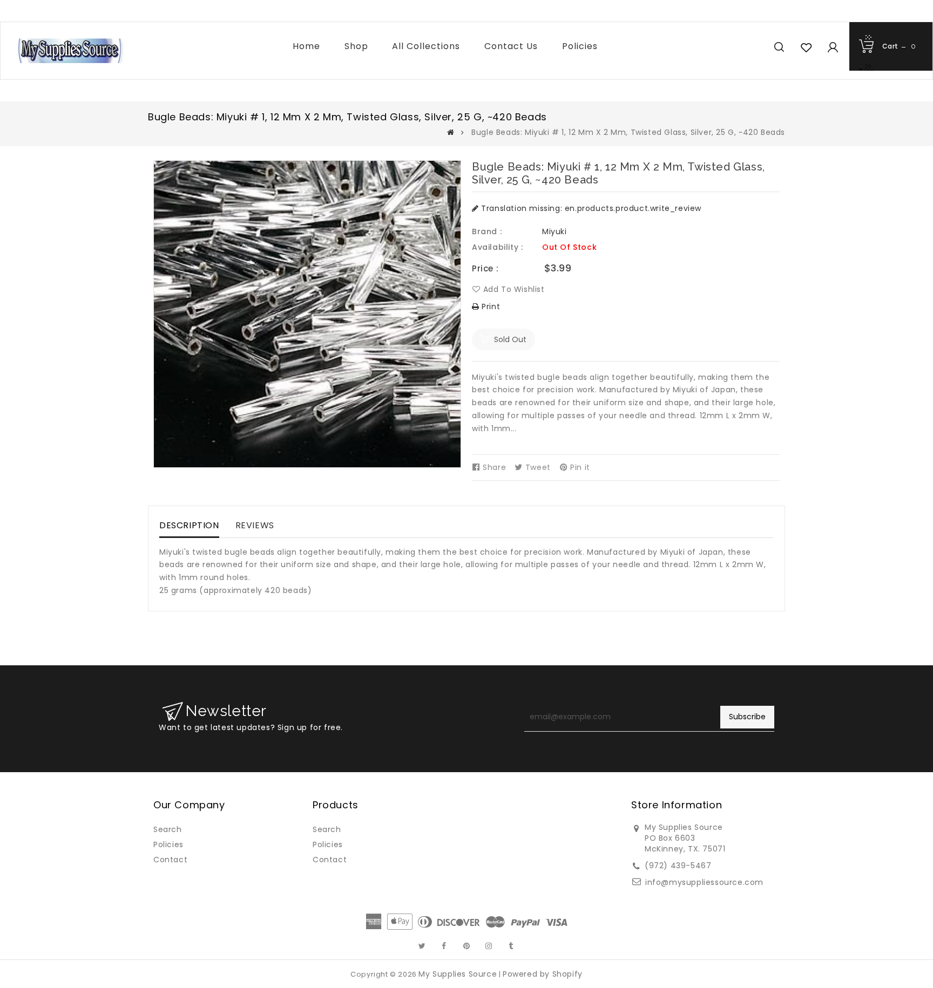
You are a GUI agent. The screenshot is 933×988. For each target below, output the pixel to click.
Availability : (497, 247)
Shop (356, 46)
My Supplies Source (457, 974)
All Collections (426, 46)
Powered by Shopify (543, 974)
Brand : (487, 231)
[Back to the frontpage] (451, 132)
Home (306, 46)
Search (167, 829)
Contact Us (511, 46)
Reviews (254, 525)
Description (189, 525)
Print (489, 306)
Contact (170, 859)
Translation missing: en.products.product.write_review (590, 208)
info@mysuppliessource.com (704, 882)
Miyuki (554, 231)
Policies (580, 46)
